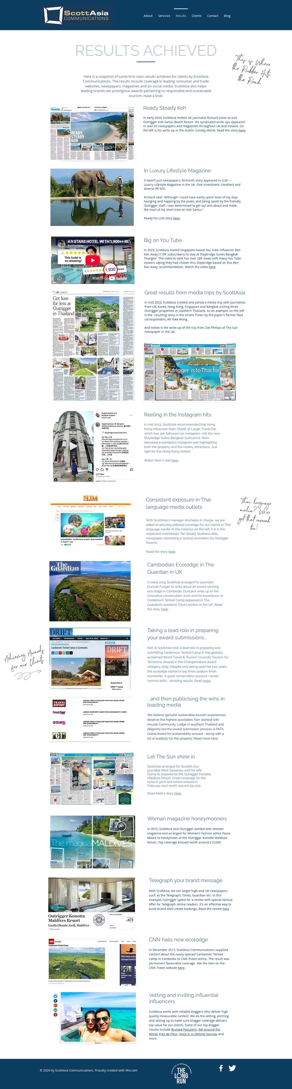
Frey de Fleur (168, 1034)
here (242, 130)
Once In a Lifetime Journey (198, 1034)
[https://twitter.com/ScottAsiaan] (232, 1068)
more (207, 681)
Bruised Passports (184, 1029)
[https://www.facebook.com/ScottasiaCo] (221, 1068)
